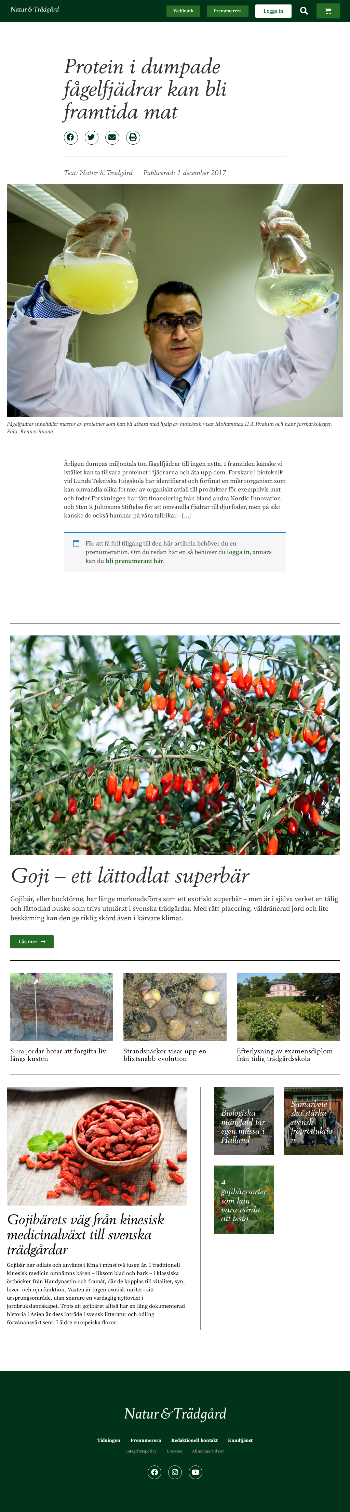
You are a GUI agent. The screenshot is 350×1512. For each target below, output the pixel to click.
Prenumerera (146, 1440)
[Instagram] (175, 1472)
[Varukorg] (328, 10)
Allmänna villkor (208, 1451)
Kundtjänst (240, 1440)
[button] (304, 11)
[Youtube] (195, 1472)
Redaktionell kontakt (194, 1440)
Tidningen (108, 1440)
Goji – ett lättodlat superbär (129, 876)
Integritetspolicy (141, 1451)
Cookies (174, 1451)
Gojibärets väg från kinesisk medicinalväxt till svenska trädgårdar (85, 1235)
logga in (238, 552)
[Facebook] (154, 1472)
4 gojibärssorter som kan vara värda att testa (244, 1201)
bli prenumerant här (134, 561)
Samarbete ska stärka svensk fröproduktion (311, 1122)
